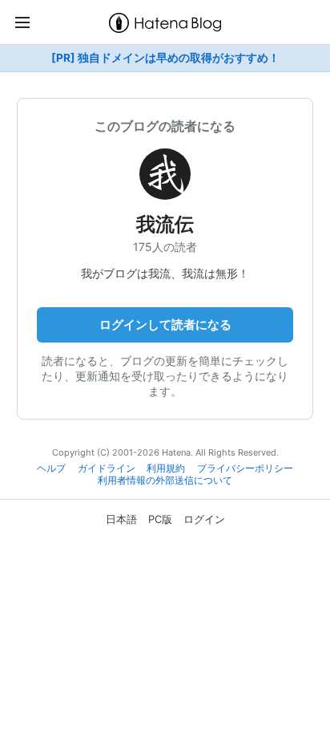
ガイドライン (106, 468)
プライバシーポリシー (245, 468)
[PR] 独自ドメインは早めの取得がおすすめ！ (165, 57)
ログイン (204, 519)
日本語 (121, 519)
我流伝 (165, 224)
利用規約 (166, 468)
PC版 (160, 519)
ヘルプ (51, 468)
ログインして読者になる (165, 324)
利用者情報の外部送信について (165, 480)
